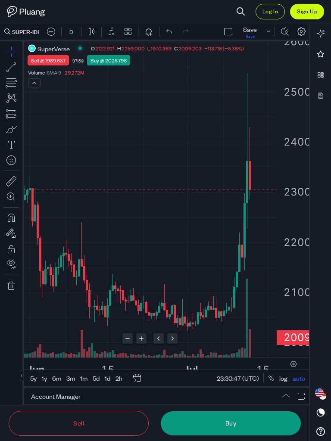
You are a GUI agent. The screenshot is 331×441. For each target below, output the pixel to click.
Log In (270, 11)
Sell (78, 422)
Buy (230, 422)
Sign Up (307, 11)
